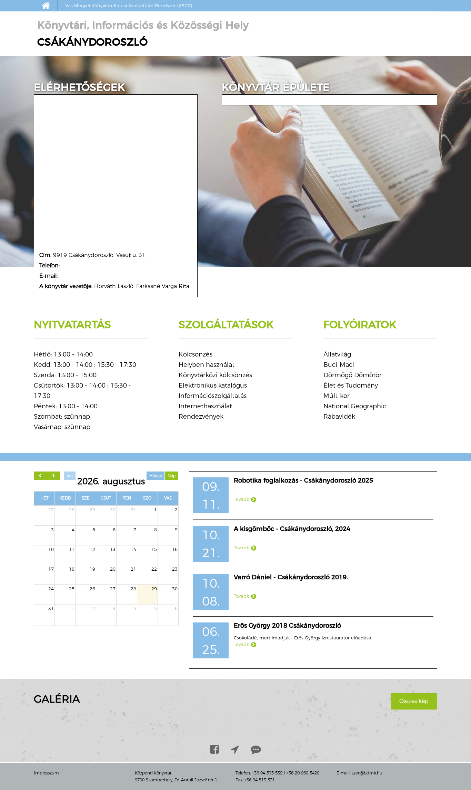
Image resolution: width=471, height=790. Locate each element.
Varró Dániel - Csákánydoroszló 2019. (291, 577)
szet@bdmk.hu (367, 772)
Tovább (242, 499)
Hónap (155, 475)
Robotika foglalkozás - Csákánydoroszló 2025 (303, 480)
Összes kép (414, 701)
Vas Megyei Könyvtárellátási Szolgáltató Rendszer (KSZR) (128, 5)
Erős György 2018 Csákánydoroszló (287, 625)
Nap (172, 475)
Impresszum (46, 772)
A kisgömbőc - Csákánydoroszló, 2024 (292, 529)
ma (70, 475)
